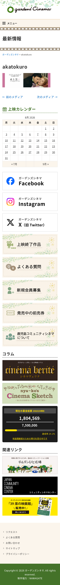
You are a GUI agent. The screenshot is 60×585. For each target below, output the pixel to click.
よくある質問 (13, 537)
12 (22, 140)
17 (6, 146)
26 (22, 152)
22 (45, 146)
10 (6, 140)
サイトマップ (13, 548)
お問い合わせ (13, 542)
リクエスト (12, 531)
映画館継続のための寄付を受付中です (30, 438)
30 (53, 152)
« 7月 (14, 164)
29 (45, 152)
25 (14, 152)
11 (14, 140)
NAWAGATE (35, 578)
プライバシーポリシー (17, 553)
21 (37, 146)
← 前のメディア (12, 97)
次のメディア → (47, 97)
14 (37, 140)
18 (14, 146)
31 (6, 158)
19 (22, 146)
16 (53, 140)
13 (30, 140)
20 (30, 146)
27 (30, 152)
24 (6, 152)
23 (53, 146)
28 (37, 152)
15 (45, 140)
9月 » (46, 164)
